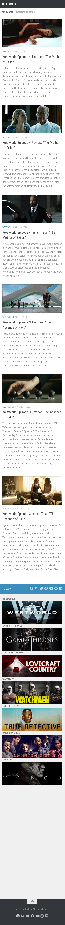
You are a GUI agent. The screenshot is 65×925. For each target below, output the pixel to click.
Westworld (8, 51)
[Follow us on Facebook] (46, 588)
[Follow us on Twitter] (41, 588)
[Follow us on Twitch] (36, 588)
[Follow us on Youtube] (51, 588)
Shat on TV (9, 4)
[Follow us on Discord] (60, 588)
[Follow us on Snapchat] (56, 588)
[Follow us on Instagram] (32, 588)
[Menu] (61, 4)
